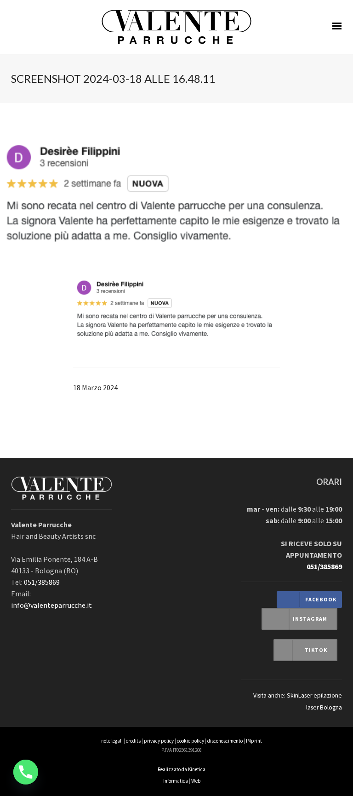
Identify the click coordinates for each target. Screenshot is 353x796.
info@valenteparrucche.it (51, 605)
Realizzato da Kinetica (181, 769)
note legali (112, 741)
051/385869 (42, 582)
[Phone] (25, 772)
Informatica (175, 781)
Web (195, 781)
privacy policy (159, 741)
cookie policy (190, 741)
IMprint (254, 741)
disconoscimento (225, 741)
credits (133, 741)
